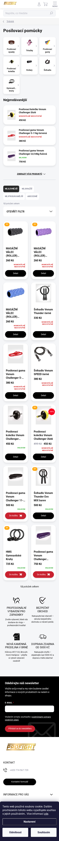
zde (46, 813)
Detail (15, 273)
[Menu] (55, 4)
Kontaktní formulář (19, 782)
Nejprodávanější (14, 196)
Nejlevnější (11, 189)
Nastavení (29, 821)
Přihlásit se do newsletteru (20, 728)
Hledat (51, 13)
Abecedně (32, 196)
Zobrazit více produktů (29, 174)
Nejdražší (27, 189)
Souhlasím (44, 832)
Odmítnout (15, 832)
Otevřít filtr (15, 211)
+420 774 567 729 (19, 770)
